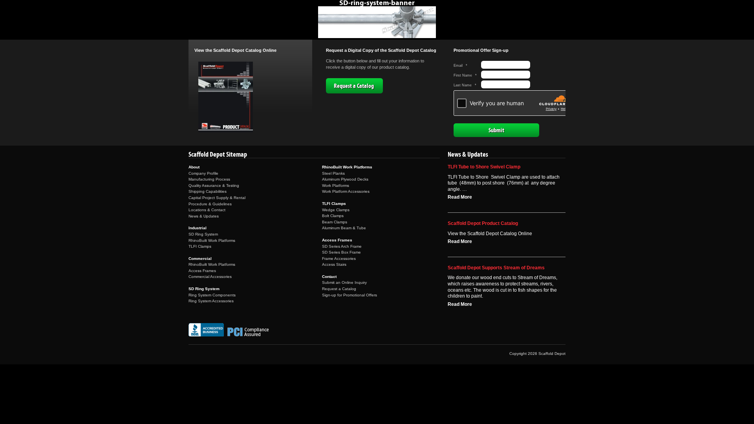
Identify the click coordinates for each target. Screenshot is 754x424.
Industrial (197, 228)
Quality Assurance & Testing (213, 185)
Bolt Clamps (333, 216)
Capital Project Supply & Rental (216, 198)
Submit (496, 130)
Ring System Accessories (211, 301)
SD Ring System (203, 234)
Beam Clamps (334, 222)
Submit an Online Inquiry (344, 282)
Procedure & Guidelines (210, 204)
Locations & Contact (206, 210)
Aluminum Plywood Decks (345, 179)
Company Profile (203, 173)
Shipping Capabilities (207, 191)
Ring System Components (212, 295)
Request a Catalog (354, 86)
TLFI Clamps (199, 246)
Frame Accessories (339, 258)
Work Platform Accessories (346, 191)
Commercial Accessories (210, 276)
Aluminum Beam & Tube (344, 228)
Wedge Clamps (336, 210)
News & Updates (203, 216)
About (193, 167)
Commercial (200, 258)
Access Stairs (334, 264)
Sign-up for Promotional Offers (349, 295)
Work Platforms (335, 185)
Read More (460, 197)
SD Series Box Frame (341, 252)
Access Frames (202, 271)
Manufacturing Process (209, 179)
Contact (329, 276)
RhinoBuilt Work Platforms (211, 240)
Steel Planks (333, 173)
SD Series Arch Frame (342, 246)
